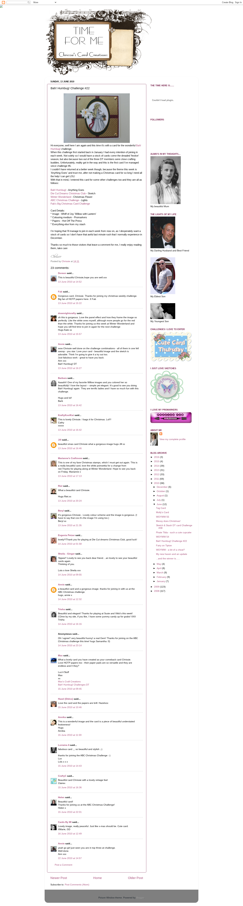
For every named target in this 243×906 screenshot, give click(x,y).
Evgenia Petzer (66, 535)
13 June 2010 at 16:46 (70, 448)
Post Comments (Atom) (77, 884)
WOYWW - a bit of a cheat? (170, 550)
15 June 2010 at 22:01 (70, 812)
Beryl (61, 510)
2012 (157, 474)
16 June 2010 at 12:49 (70, 833)
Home (97, 878)
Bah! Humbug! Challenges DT (73, 684)
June (159, 504)
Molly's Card (162, 512)
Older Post (135, 878)
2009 (157, 587)
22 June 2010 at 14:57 (70, 858)
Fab (60, 291)
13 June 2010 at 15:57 (70, 334)
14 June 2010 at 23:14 (70, 645)
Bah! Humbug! (58, 190)
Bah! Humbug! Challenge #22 (171, 541)
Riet (60, 486)
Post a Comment (63, 865)
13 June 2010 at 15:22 (70, 303)
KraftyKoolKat (66, 415)
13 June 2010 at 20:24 (70, 501)
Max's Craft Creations (69, 681)
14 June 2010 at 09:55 (70, 574)
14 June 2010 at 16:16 (70, 624)
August (161, 495)
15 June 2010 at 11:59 (69, 735)
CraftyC (62, 776)
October (161, 491)
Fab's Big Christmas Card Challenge (70, 203)
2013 (157, 470)
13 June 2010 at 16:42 (70, 405)
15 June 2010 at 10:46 (70, 707)
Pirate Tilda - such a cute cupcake (173, 532)
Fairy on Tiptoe (164, 545)
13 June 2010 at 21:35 (70, 525)
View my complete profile (173, 439)
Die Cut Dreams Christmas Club (68, 193)
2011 (157, 479)
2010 (157, 483)
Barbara (62, 378)
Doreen (62, 273)
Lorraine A (63, 745)
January (161, 581)
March (160, 572)
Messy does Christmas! (168, 521)
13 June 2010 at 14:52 (70, 282)
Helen (61, 797)
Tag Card (161, 508)
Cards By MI (65, 822)
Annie (61, 344)
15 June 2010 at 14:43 (70, 766)
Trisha (61, 609)
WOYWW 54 (162, 537)
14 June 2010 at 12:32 (70, 599)
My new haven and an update (171, 554)
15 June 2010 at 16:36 (70, 787)
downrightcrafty (67, 313)
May (159, 564)
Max (60, 655)
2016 (157, 457)
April (159, 568)
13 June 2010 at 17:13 (70, 476)
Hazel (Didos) (65, 699)
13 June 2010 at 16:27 (70, 368)
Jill (59, 440)
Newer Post (58, 878)
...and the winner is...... (168, 558)
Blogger (140, 897)
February (162, 577)
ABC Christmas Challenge (65, 200)
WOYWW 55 (162, 517)
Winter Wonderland (61, 197)
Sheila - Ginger (66, 554)
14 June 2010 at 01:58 (70, 544)
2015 (157, 461)
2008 (157, 591)
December (162, 487)
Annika (62, 717)
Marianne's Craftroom (70, 458)
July (159, 500)
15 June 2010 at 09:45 (70, 689)
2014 (157, 466)
